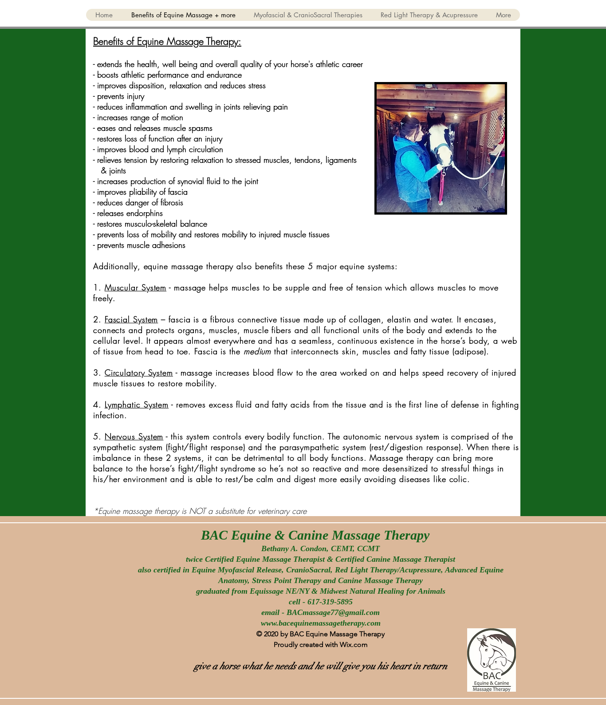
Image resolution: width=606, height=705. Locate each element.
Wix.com (354, 644)
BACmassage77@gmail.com (333, 612)
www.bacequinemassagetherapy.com (321, 623)
